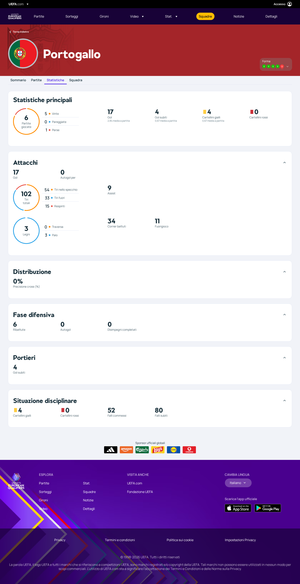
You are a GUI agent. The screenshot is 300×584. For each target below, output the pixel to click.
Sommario (18, 80)
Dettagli (89, 508)
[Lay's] (157, 450)
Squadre (89, 491)
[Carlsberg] (142, 450)
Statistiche (55, 80)
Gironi (43, 500)
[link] (39, 16)
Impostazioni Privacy (240, 540)
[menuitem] (44, 16)
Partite (36, 80)
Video (43, 508)
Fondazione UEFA (140, 491)
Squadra (75, 80)
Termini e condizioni (120, 540)
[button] (137, 16)
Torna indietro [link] (21, 31)
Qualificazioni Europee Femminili (14, 16)
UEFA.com (134, 483)
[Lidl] (173, 450)
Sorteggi (45, 491)
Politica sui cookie (180, 540)
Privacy (59, 540)
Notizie (88, 500)
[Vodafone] (189, 450)
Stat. (86, 483)
